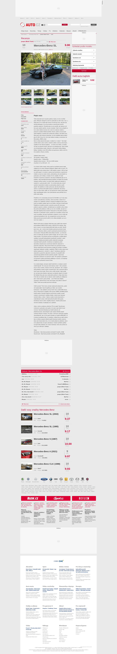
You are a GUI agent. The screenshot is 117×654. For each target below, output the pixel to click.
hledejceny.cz (45, 627)
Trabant (92, 491)
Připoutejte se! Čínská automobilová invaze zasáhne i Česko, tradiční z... (33, 579)
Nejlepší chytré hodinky (48, 588)
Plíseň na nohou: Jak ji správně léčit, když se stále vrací (66, 617)
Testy (39, 31)
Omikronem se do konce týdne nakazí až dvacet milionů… (77, 513)
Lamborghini (63, 488)
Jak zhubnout (62, 569)
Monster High (61, 629)
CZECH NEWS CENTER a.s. (47, 647)
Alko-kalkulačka (30, 588)
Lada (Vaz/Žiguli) (55, 488)
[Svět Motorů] (92, 31)
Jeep (33, 488)
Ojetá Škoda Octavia (47, 641)
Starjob (77, 627)
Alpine (40, 485)
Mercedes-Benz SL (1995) (46, 426)
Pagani (71, 490)
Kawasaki (37, 488)
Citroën (23, 487)
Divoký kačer (36, 608)
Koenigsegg (45, 488)
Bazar (69, 31)
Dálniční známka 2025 (34, 590)
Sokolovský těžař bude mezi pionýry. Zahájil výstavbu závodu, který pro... (66, 596)
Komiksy (78, 609)
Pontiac (86, 490)
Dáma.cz (77, 18)
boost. (66, 399)
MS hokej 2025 (46, 569)
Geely (65, 487)
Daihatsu (38, 487)
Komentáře (23, 116)
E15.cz (32, 18)
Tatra (82, 491)
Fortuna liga (28, 629)
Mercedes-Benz (35, 481)
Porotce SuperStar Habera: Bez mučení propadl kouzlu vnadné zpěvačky (65, 573)
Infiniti (93, 487)
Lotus (85, 488)
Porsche (90, 490)
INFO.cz (31, 570)
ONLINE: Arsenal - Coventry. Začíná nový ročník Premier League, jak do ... (50, 579)
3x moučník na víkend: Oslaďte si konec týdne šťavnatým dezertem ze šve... (83, 596)
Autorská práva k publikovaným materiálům (37, 649)
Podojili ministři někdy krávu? (31, 636)
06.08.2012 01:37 (31, 396)
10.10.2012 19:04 (31, 376)
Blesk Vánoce (29, 569)
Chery (80, 485)
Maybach (23, 490)
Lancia (67, 488)
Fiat (87, 481)
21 (35, 457)
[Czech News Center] (61, 561)
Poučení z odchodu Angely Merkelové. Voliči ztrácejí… (90, 511)
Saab (40, 491)
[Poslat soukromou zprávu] (41, 41)
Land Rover (72, 488)
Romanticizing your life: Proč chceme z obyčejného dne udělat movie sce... (50, 614)
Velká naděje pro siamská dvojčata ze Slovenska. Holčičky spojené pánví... (83, 575)
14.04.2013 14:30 (29, 374)
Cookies (86, 649)
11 (48, 41)
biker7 (39, 468)
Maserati (92, 488)
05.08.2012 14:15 (29, 399)
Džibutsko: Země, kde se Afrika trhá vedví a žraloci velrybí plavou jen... (33, 615)
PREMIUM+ (82, 31)
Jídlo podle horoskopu (85, 590)
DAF (35, 487)
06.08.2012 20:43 (30, 394)
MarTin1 (66, 381)
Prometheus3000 (63, 374)
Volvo (29, 492)
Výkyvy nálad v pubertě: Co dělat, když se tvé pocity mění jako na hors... (83, 613)
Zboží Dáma (45, 632)
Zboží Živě (45, 629)
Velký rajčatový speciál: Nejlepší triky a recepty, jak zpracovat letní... (83, 593)
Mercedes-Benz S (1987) (45, 439)
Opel (61, 481)
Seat (83, 481)
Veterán (62, 31)
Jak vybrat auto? (46, 643)
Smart (54, 491)
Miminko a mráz (85, 570)
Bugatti (63, 485)
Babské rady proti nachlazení (66, 609)
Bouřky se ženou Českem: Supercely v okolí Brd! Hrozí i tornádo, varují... (33, 576)
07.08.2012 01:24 (31, 389)
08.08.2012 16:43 (30, 386)
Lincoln (81, 488)
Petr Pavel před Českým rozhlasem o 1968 (33, 635)
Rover (37, 491)
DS (46, 487)
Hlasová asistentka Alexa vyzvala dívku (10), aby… (26, 511)
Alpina (36, 485)
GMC (69, 487)
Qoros (22, 491)
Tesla (85, 491)
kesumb (40, 431)
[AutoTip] (95, 31)
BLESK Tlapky (29, 608)
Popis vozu (23, 118)
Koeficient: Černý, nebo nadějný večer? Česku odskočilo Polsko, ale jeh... (50, 576)
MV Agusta (60, 490)
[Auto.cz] (30, 26)
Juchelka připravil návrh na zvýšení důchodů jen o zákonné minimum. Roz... (66, 598)
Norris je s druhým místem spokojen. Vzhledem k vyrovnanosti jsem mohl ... (33, 596)
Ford (44, 481)
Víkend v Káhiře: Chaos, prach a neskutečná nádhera (32, 613)
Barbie (60, 630)
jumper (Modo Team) (27, 41)
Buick (67, 485)
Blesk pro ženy (58, 18)
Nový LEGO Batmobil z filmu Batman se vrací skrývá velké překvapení (83, 618)
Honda (80, 487)
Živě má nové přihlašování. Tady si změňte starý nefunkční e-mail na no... (83, 615)
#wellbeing (50, 608)
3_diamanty (65, 379)
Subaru (67, 491)
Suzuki (71, 491)
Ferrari (52, 487)
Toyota (71, 481)
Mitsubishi (50, 490)
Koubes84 (40, 456)
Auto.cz (43, 18)
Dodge (42, 487)
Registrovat (93, 26)
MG (43, 490)
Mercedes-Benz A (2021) (45, 451)
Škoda (22, 481)
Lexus (77, 488)
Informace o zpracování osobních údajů (75, 649)
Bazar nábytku (62, 641)
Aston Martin (45, 485)
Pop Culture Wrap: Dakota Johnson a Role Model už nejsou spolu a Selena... (50, 616)
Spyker (57, 491)
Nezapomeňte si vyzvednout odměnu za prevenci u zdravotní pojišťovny (66, 619)
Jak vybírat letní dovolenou (82, 572)
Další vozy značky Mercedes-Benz (38, 410)
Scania (43, 491)
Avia (52, 485)
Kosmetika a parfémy (63, 635)
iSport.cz (38, 18)
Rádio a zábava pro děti (80, 630)
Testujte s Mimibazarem (63, 627)
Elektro (55, 31)
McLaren (32, 490)
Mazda (77, 481)
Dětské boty (61, 638)
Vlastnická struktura (46, 650)
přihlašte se (51, 49)
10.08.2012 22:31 (31, 384)
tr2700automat (64, 376)
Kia (41, 488)
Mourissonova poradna (81, 608)
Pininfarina (81, 490)
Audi (56, 481)
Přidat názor (53, 41)
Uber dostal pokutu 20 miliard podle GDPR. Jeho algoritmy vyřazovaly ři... (66, 593)
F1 (50, 31)
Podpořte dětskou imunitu (65, 608)
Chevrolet (85, 485)
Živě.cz (64, 18)
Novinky (33, 31)
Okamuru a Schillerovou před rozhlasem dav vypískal (31, 632)
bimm (39, 418)
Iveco (26, 488)
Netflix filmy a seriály (30, 609)
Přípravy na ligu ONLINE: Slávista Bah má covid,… (64, 511)
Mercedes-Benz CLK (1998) (47, 464)
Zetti (39, 443)
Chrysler (89, 485)
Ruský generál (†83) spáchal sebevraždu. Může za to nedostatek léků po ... (33, 573)
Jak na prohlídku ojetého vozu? (49, 635)
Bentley (56, 485)
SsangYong (62, 491)
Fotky (22, 115)
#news (55, 608)
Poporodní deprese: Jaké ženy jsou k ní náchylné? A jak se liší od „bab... (66, 614)
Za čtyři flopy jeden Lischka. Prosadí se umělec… (51, 511)
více (82, 18)
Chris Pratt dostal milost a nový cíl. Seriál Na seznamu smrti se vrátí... (49, 600)
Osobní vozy (45, 630)
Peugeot (76, 490)
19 (35, 470)
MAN (88, 488)
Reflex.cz (71, 18)
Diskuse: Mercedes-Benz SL (32, 371)
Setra (50, 491)
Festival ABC (84, 609)
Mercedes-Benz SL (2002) (46, 414)
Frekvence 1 (78, 632)
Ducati (49, 487)
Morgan (55, 490)
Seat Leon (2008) (85, 80)
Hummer (85, 487)
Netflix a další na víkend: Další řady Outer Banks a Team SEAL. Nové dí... (50, 597)
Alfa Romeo (31, 485)
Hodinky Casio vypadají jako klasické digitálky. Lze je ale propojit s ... (50, 594)
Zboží (74, 31)
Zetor (36, 492)
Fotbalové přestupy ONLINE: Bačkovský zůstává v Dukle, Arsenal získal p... (50, 573)
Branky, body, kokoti (36, 628)
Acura (26, 485)
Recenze (25, 38)
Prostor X (28, 628)
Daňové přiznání (63, 588)
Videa (45, 31)
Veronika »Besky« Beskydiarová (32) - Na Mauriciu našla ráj (83, 580)
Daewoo (31, 487)
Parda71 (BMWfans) (63, 384)
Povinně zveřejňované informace (77, 650)
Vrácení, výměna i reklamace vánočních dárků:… (39, 514)
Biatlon (52, 569)
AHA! (27, 18)
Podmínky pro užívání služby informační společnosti (57, 649)
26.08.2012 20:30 (28, 379)
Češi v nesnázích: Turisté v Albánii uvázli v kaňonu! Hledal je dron (65, 576)
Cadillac (71, 485)
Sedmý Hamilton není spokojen (32, 597)
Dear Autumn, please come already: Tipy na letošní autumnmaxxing (49, 611)
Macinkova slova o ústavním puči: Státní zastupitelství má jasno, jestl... (66, 579)
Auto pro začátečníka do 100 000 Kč (50, 638)
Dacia (27, 487)
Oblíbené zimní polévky (81, 588)
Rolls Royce (32, 491)
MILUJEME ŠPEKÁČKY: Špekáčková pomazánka (83, 577)
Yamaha (33, 492)
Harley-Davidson (74, 487)
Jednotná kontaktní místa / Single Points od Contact (60, 650)
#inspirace (45, 608)
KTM (50, 488)
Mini (46, 490)
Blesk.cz (22, 18)
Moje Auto (24, 31)
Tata (79, 491)
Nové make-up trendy (69, 570)
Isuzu (22, 488)
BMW (51, 481)
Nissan (64, 490)
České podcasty (79, 629)
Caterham (76, 485)
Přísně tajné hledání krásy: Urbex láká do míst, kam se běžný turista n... (33, 618)
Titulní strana (24, 34)
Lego (60, 632)
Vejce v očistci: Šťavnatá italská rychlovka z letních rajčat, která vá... (83, 598)
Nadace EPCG (70, 590)
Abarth (22, 485)
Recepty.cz (50, 18)
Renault (66, 481)
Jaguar (29, 488)
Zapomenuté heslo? (84, 26)
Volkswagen (28, 481)
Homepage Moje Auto (33, 34)
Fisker (59, 487)
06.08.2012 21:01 (32, 391)
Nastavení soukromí (37, 650)
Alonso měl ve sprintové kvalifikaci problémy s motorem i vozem (32, 593)
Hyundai (89, 487)
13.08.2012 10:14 (31, 381)
